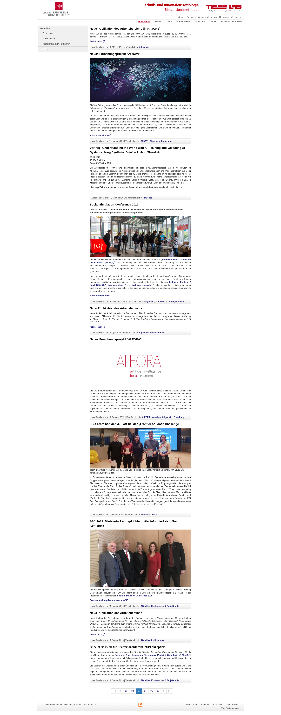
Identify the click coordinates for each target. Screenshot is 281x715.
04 (145, 691)
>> (169, 691)
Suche (193, 17)
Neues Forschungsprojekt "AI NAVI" (115, 54)
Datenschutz (205, 704)
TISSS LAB (199, 21)
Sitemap (213, 17)
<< (114, 691)
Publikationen (49, 38)
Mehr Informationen (100, 135)
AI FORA (145, 417)
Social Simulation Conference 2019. (135, 596)
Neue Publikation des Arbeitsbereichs (116, 308)
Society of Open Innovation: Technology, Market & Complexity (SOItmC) (151, 655)
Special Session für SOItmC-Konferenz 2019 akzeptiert (127, 647)
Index (203, 17)
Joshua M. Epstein (178, 282)
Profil (158, 21)
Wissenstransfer (231, 21)
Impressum (218, 704)
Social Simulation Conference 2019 (114, 204)
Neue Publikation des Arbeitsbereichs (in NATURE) (125, 28)
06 (158, 691)
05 (151, 691)
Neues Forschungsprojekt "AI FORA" (116, 339)
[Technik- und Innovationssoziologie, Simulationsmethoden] (140, 7)
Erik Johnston (115, 285)
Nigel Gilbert (96, 285)
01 (126, 691)
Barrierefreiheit (232, 704)
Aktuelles (144, 21)
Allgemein (144, 47)
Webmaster (191, 704)
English (237, 17)
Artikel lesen (96, 41)
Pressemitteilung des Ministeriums (107, 600)
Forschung (183, 21)
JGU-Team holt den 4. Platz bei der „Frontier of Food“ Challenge (134, 424)
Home (183, 17)
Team (169, 21)
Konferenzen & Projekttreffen (56, 44)
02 (132, 691)
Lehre (213, 21)
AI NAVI (144, 141)
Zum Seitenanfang (230, 708)
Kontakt (226, 17)
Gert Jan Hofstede (141, 285)
